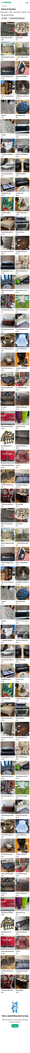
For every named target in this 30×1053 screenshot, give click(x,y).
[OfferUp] (7, 2)
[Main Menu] (2, 2)
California (4, 6)
